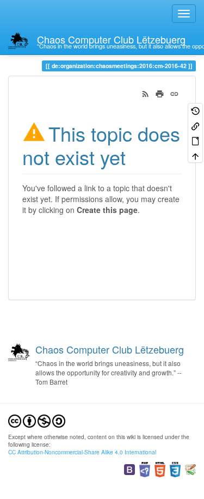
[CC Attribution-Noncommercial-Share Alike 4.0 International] (36, 419)
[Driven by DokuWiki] (190, 468)
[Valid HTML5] (159, 468)
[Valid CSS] (175, 468)
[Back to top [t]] (195, 155)
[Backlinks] (195, 125)
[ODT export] (195, 140)
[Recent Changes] (145, 92)
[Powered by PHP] (144, 468)
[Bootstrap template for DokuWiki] (129, 468)
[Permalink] (174, 92)
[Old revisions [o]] (195, 110)
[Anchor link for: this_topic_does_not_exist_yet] (136, 156)
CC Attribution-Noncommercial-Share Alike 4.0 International (82, 452)
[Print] (159, 92)
